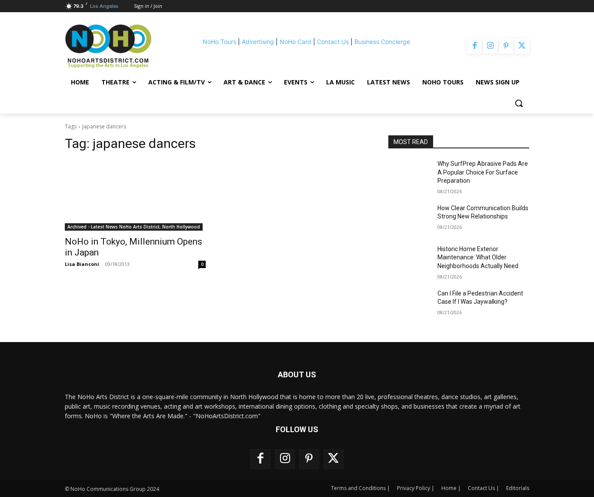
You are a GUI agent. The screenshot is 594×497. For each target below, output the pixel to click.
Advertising (258, 41)
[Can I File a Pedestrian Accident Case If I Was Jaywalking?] (409, 304)
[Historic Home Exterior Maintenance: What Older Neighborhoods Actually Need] (409, 260)
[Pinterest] (506, 46)
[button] (518, 103)
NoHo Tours (219, 41)
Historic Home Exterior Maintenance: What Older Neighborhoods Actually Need (477, 257)
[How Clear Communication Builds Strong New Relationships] (409, 219)
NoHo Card (295, 41)
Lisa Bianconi (82, 264)
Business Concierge (382, 41)
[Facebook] (474, 46)
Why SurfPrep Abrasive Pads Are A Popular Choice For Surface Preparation (482, 172)
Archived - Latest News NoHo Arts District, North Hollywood (133, 227)
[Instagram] (490, 46)
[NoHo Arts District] (120, 46)
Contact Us (333, 41)
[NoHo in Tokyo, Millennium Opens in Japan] (135, 195)
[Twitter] (521, 46)
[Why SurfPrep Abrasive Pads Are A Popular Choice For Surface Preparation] (409, 174)
